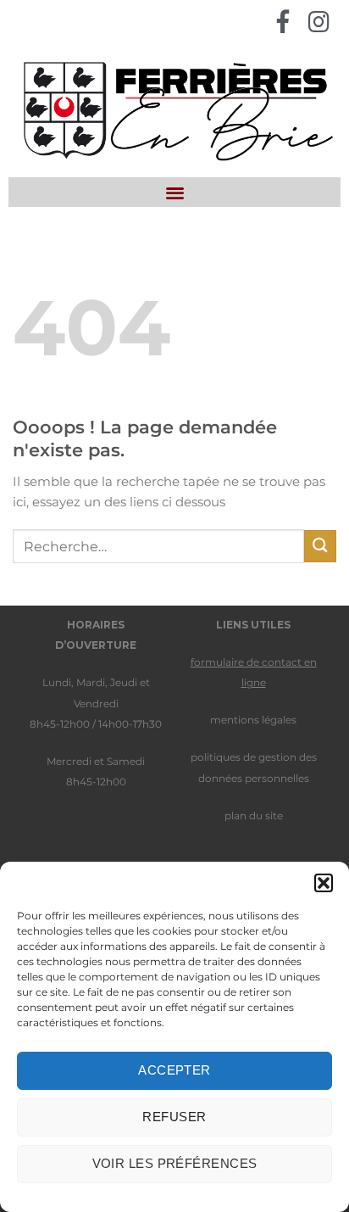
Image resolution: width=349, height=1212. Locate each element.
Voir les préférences (175, 1163)
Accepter (174, 1070)
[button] (323, 882)
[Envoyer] (320, 545)
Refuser (174, 1116)
